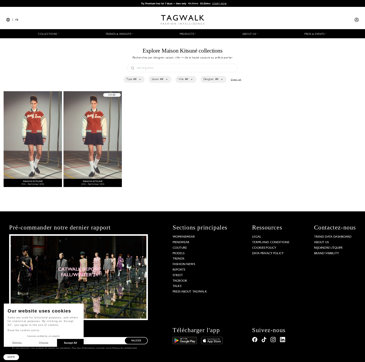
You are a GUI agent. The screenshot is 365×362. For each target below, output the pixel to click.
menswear (181, 242)
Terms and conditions (270, 242)
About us (321, 242)
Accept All (70, 342)
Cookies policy (264, 247)
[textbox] (133, 79)
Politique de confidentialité (124, 348)
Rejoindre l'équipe (328, 247)
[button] (11, 357)
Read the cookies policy (23, 330)
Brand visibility (326, 253)
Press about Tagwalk (190, 291)
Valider (136, 340)
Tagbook (180, 280)
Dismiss (17, 342)
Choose (43, 342)
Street (178, 275)
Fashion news (184, 264)
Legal (256, 236)
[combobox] (133, 79)
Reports (179, 269)
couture (180, 247)
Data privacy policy (268, 253)
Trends (178, 258)
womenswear (184, 236)
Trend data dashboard (333, 236)
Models (178, 253)
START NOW (219, 3)
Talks (177, 286)
